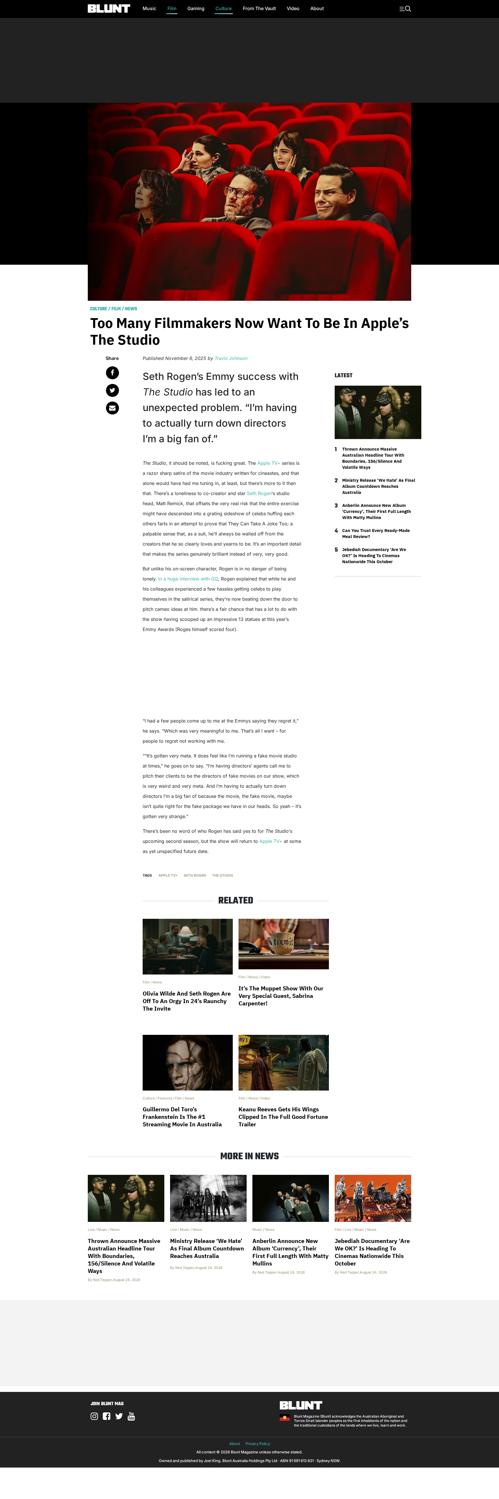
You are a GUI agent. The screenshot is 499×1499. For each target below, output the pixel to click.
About (317, 8)
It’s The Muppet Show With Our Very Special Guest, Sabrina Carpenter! (281, 995)
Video (293, 8)
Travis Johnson (231, 358)
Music (149, 8)
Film (171, 8)
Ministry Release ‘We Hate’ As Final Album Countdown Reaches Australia (378, 486)
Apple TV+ (268, 463)
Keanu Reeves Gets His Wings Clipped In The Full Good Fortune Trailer (283, 1116)
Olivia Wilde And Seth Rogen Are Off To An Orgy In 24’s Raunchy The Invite (187, 1001)
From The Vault (259, 8)
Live (91, 1229)
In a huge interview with (188, 579)
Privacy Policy (257, 1443)
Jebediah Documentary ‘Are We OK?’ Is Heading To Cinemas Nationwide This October (374, 555)
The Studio (222, 875)
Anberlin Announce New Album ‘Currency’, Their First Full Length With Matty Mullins (376, 511)
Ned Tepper (102, 1280)
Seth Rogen (259, 493)
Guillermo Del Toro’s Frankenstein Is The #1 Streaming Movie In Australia (182, 1116)
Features (165, 1098)
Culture (223, 8)
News (131, 309)
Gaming (195, 8)
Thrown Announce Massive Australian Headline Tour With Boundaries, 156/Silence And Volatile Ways (373, 458)
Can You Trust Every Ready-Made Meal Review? (376, 533)
